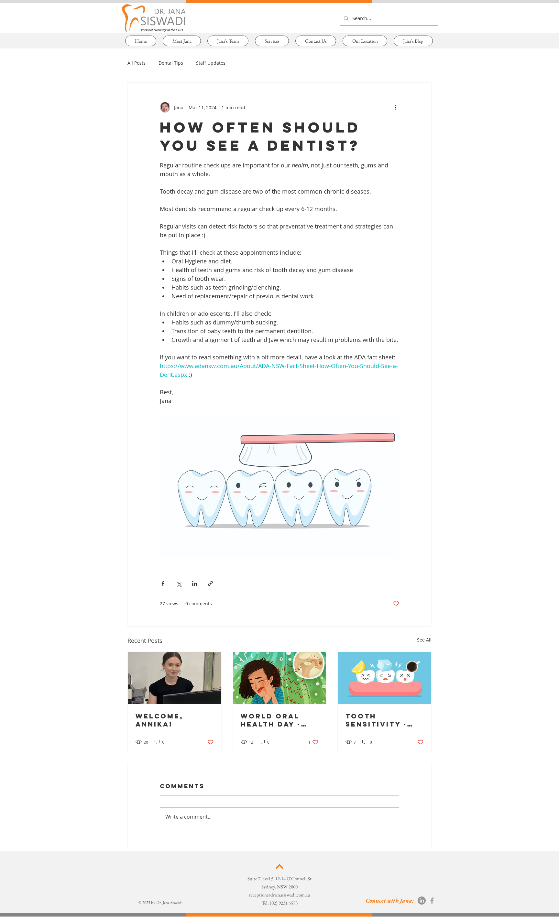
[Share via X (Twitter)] (179, 583)
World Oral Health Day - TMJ (271, 720)
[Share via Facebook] (163, 583)
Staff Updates (210, 63)
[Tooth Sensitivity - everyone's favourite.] (384, 678)
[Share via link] (210, 583)
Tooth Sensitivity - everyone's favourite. (376, 720)
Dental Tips (171, 63)
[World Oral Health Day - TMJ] (279, 678)
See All (424, 640)
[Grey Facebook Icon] (432, 900)
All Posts (136, 63)
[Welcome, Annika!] (174, 678)
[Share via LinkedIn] (195, 583)
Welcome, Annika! (159, 720)
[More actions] (395, 107)
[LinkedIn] (422, 900)
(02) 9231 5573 (284, 903)
